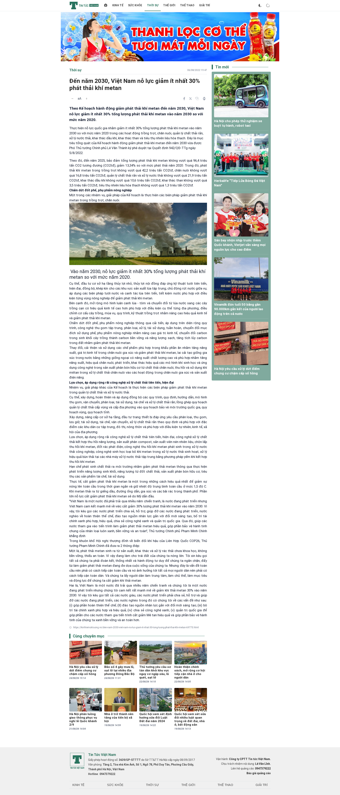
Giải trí (204, 5)
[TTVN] (77, 761)
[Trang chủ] (105, 5)
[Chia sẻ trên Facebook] (184, 98)
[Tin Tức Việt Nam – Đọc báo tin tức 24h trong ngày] (84, 5)
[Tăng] (86, 98)
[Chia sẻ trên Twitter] (190, 98)
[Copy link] (197, 98)
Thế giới (169, 5)
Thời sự (152, 5)
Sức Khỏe (135, 5)
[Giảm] (72, 98)
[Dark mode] (260, 5)
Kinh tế (117, 5)
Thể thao (187, 5)
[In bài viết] (204, 98)
